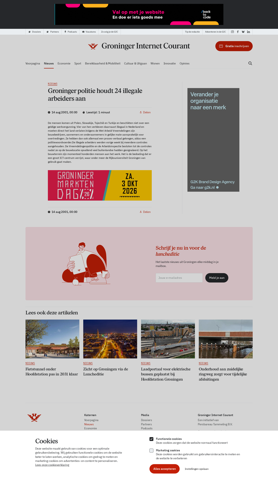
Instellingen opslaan (197, 468)
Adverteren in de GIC (215, 31)
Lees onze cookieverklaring (52, 465)
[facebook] (238, 32)
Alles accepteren (164, 469)
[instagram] (232, 32)
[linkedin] (248, 32)
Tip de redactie (192, 31)
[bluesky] (243, 32)
